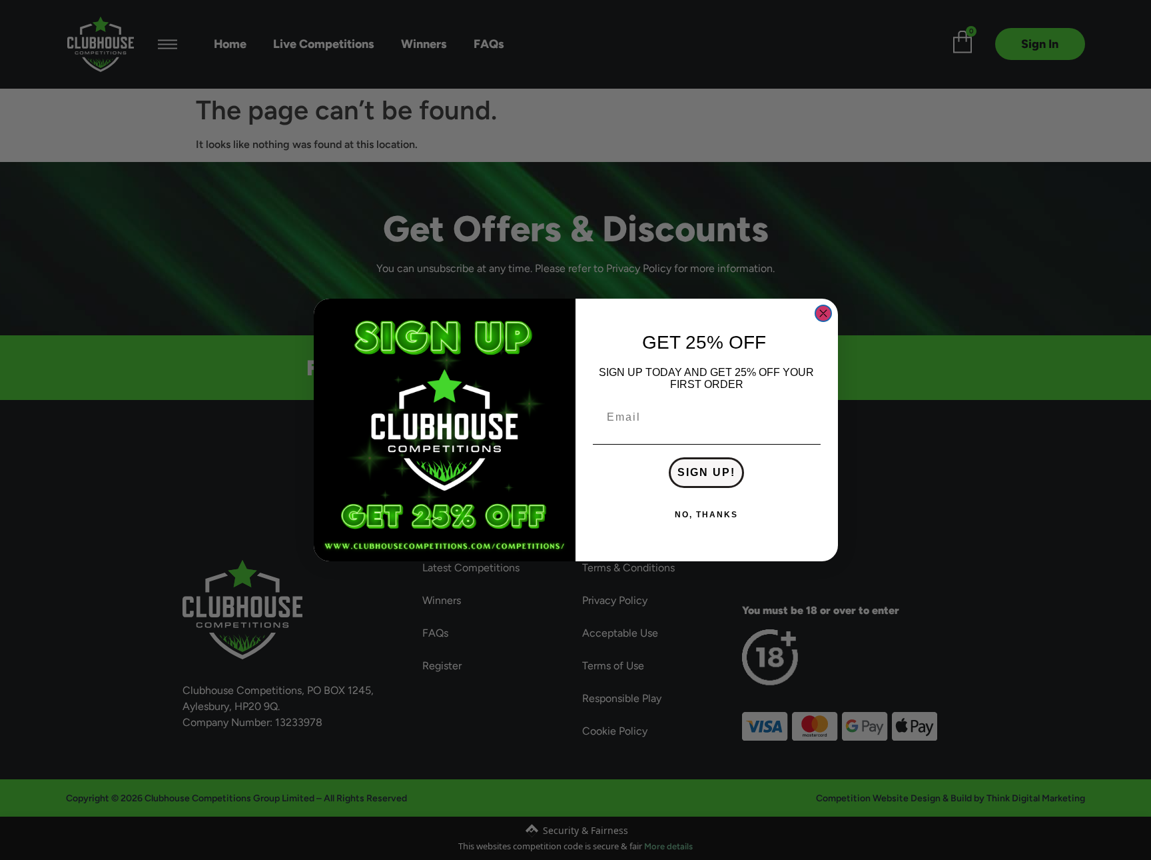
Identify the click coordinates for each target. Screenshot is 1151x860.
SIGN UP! (706, 472)
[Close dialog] (823, 313)
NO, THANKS (706, 514)
